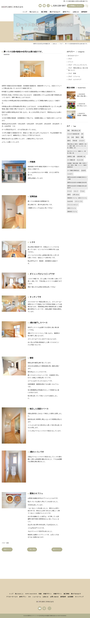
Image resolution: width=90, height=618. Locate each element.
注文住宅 (83, 170)
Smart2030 (70, 201)
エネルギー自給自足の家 (73, 134)
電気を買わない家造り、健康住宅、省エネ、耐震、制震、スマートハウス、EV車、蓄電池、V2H (77, 146)
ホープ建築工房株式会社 (73, 170)
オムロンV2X (80, 160)
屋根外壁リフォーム (72, 211)
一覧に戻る (32, 549)
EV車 (72, 137)
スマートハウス (78, 201)
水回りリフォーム (71, 208)
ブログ (70, 59)
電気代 (77, 137)
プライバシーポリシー (72, 205)
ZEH (82, 134)
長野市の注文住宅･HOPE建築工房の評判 (77, 182)
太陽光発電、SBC (81, 156)
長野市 (69, 194)
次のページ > (57, 549)
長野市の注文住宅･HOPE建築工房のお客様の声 (77, 187)
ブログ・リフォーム (74, 76)
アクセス (82, 191)
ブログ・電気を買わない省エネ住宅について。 (78, 69)
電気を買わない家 (76, 130)
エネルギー (81, 141)
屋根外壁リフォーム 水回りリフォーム (77, 198)
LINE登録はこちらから (75, 6)
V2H (68, 137)
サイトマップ (79, 597)
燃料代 (69, 141)
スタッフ (76, 191)
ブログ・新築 (5, 543)
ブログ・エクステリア (74, 80)
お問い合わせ (76, 194)
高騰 (82, 137)
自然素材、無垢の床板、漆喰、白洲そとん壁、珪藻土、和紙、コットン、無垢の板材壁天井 (77, 165)
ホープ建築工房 (71, 160)
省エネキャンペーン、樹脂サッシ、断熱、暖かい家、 (76, 152)
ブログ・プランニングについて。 (78, 65)
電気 (68, 130)
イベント (70, 62)
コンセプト (70, 174)
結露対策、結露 (71, 156)
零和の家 (75, 141)
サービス (69, 191)
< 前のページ (7, 549)
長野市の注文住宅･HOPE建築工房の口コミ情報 (77, 178)
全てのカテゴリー (73, 56)
